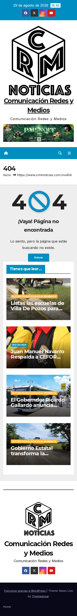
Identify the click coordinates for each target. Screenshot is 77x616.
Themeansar (40, 596)
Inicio (7, 175)
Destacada (19, 344)
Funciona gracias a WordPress (25, 590)
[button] (60, 153)
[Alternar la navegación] (69, 153)
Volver (38, 257)
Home (7, 606)
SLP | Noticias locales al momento (34, 296)
